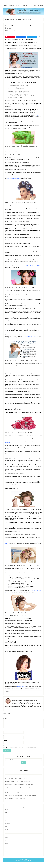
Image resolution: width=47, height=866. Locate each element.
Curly (6, 820)
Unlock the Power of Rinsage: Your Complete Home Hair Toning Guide (19, 784)
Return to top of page (23, 859)
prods (6, 837)
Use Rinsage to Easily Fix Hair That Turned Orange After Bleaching (18, 789)
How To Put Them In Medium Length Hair (16, 88)
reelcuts (6, 843)
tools (6, 848)
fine (6, 826)
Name (5, 729)
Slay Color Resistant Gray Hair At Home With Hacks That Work (17, 775)
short (6, 846)
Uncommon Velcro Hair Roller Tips (15, 97)
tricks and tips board (21, 686)
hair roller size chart (28, 379)
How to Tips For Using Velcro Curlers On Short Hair (18, 87)
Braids (6, 815)
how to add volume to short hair (14, 178)
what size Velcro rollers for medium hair (30, 265)
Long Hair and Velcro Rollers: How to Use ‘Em (17, 89)
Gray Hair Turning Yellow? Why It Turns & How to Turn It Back (17, 773)
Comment (5, 718)
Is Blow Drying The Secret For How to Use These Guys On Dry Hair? (21, 95)
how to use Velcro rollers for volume (16, 127)
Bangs (6, 812)
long (6, 834)
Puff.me (36, 115)
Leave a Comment (12, 30)
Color (6, 818)
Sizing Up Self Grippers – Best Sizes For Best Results (18, 91)
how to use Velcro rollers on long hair (30, 336)
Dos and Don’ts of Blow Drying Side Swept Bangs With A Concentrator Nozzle (20, 795)
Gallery (6, 832)
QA (5, 840)
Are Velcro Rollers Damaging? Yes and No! (16, 92)
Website (5, 740)
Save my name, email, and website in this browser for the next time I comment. (19, 747)
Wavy (6, 851)
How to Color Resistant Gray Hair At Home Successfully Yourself (17, 781)
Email (5, 735)
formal (6, 829)
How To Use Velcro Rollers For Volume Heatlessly (15, 792)
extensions (7, 823)
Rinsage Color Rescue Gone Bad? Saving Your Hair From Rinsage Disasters (19, 787)
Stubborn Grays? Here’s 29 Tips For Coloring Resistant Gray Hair (17, 778)
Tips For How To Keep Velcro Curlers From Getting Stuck (19, 94)
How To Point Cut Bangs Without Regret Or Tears (15, 798)
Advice (10, 691)
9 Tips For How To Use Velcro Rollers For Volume (18, 85)
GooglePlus (7, 708)
